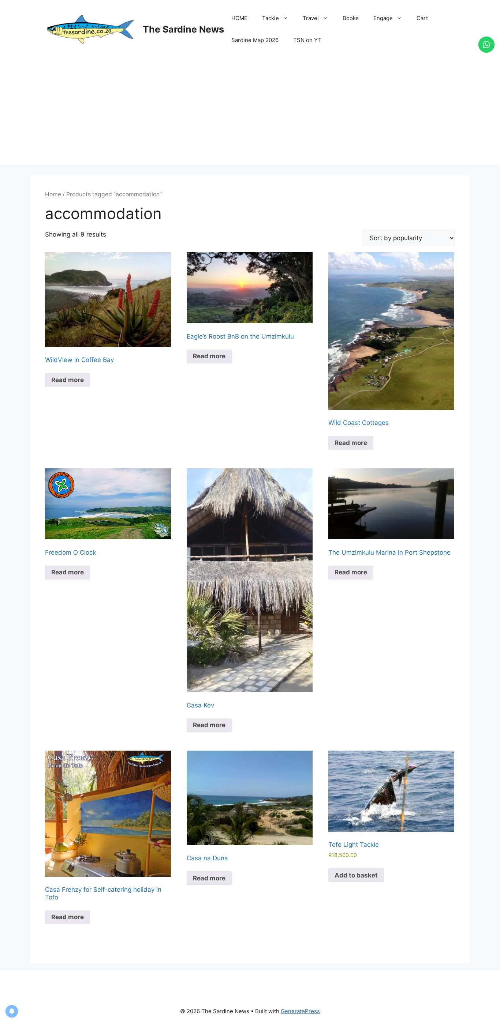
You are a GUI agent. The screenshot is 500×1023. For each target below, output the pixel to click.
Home (53, 194)
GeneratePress (300, 1011)
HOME (239, 18)
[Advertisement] (250, 113)
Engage (383, 18)
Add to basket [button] (356, 875)
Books (351, 18)
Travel (311, 18)
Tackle (270, 18)
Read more (67, 380)
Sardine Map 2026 (255, 40)
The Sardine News (183, 29)
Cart (422, 18)
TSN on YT (307, 40)
